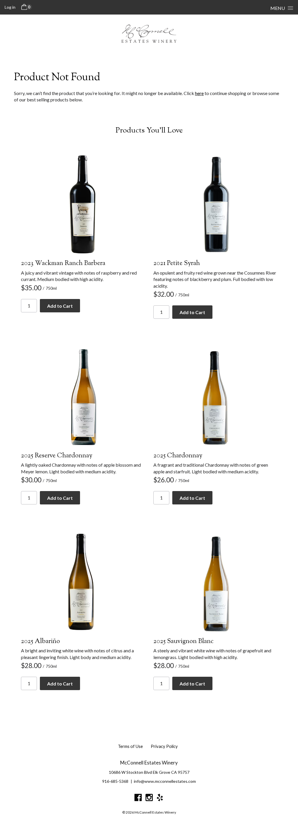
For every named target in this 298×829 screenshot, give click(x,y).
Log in (10, 7)
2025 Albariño (40, 641)
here (199, 93)
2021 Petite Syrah (176, 263)
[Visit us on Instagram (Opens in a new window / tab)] (149, 798)
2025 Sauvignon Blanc (183, 641)
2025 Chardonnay (177, 456)
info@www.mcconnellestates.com (165, 781)
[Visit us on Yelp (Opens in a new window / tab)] (160, 798)
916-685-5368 (115, 781)
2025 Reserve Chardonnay (56, 456)
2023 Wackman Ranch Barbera (63, 263)
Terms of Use (130, 746)
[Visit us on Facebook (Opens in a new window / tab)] (138, 798)
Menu (277, 8)
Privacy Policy (164, 746)
